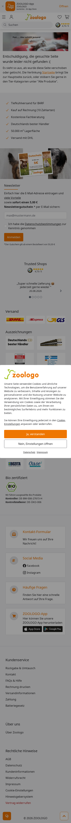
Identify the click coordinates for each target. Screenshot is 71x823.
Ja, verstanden (35, 434)
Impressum (42, 452)
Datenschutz (29, 452)
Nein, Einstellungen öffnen (35, 444)
